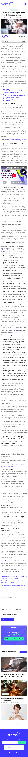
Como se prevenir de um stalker (11, 97)
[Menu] (25, 4)
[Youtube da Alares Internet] (17, 752)
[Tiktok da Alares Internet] (12, 752)
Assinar (22, 742)
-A (2, 36)
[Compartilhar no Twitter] (24, 37)
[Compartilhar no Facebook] (22, 37)
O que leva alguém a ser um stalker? (12, 90)
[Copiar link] (19, 37)
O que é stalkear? (7, 89)
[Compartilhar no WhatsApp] (26, 37)
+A (6, 36)
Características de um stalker (10, 92)
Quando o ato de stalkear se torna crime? (14, 95)
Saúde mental (14, 9)
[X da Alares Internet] (14, 752)
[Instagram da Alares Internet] (18, 752)
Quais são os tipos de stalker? (11, 94)
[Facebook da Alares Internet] (10, 752)
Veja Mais (23, 652)
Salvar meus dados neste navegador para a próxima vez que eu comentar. (12, 615)
